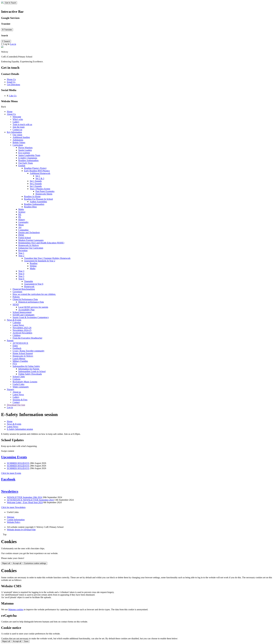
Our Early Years (25, 163)
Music (21, 225)
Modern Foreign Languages (31, 240)
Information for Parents (28, 369)
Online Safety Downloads (30, 374)
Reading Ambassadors (28, 160)
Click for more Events (11, 473)
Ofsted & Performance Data (25, 299)
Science (21, 212)
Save (26, 641)
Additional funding (21, 137)
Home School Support (23, 353)
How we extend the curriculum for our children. (34, 294)
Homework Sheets (44, 194)
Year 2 (21, 255)
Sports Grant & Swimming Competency (31, 317)
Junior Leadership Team (29, 155)
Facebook (8, 479)
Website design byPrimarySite (21, 529)
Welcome (17, 116)
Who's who (18, 119)
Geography (23, 222)
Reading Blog (30, 207)
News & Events (14, 320)
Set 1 (38, 176)
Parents (10, 340)
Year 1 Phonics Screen (40, 189)
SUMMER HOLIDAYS (18, 463)
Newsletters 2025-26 (22, 327)
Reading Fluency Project (35, 168)
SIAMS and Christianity (24, 315)
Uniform (16, 379)
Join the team (18, 127)
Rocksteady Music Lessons (25, 381)
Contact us (17, 129)
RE (19, 214)
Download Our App (16, 405)
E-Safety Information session (20, 429)
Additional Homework (40, 173)
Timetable (28, 281)
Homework (29, 286)
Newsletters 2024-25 (22, 330)
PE (19, 217)
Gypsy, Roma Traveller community (28, 351)
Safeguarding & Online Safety (26, 366)
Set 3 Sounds (36, 186)
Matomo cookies (15, 609)
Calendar (17, 322)
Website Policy (13, 522)
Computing (23, 230)
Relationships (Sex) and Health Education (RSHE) (41, 243)
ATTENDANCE (20, 343)
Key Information (14, 132)
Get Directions (13, 84)
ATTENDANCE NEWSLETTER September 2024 (30, 500)
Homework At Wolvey (28, 245)
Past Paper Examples (45, 191)
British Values (19, 142)
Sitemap (10, 517)
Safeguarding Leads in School (32, 371)
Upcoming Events (14, 457)
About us (17, 392)
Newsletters (9, 491)
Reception (23, 250)
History (21, 219)
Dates (15, 345)
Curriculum (18, 145)
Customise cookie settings (35, 563)
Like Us (12, 95)
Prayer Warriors (25, 147)
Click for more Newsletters (13, 507)
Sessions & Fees (20, 399)
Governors (17, 291)
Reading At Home (32, 196)
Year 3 (21, 271)
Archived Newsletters (22, 333)
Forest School (24, 237)
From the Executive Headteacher (27, 338)
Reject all (6, 563)
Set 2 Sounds (36, 183)
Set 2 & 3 (40, 178)
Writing (33, 266)
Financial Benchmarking (24, 289)
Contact (16, 402)
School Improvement (22, 312)
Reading (33, 263)
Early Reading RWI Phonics (37, 171)
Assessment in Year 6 (33, 284)
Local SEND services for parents (33, 307)
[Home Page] (2, 2)
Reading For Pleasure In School (38, 199)
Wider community (21, 387)
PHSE (21, 235)
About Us (11, 114)
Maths (21, 209)
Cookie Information (16, 519)
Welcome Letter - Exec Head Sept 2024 (25, 502)
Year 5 (21, 276)
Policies (16, 297)
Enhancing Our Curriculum (30, 248)
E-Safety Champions (27, 158)
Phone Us (11, 79)
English (21, 165)
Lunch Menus (19, 358)
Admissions (18, 140)
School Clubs (19, 376)
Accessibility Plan (26, 309)
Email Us (11, 82)
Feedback (17, 348)
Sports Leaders (25, 150)
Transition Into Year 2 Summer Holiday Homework (47, 258)
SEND (16, 304)
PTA (15, 363)
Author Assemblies (38, 201)
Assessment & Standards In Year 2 (39, 261)
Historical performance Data (31, 302)
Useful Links (18, 384)
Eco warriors (24, 152)
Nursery (10, 389)
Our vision (17, 134)
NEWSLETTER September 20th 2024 (24, 497)
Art (19, 227)
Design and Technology (29, 232)
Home (9, 111)
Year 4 (21, 273)
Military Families (20, 361)
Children (16, 335)
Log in (13, 44)
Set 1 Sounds (36, 181)
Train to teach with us (22, 124)
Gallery (16, 122)
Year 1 (21, 253)
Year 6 (21, 279)
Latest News (18, 325)
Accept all (17, 563)
